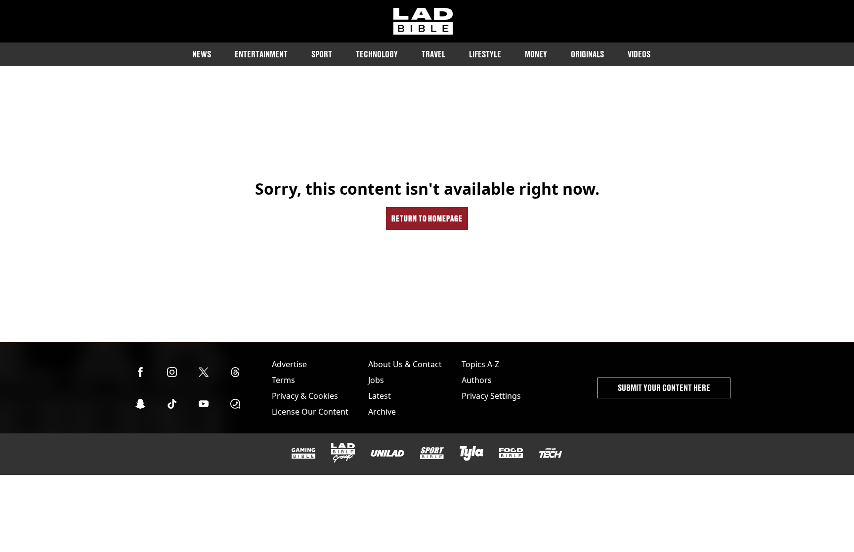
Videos (639, 54)
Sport (321, 54)
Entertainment (261, 54)
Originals (587, 54)
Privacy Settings (491, 395)
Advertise (289, 364)
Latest (379, 395)
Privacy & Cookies (305, 395)
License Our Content (310, 411)
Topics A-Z (480, 364)
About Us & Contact (405, 364)
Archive (382, 411)
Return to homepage (427, 218)
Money (536, 54)
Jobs (376, 380)
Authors (477, 380)
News (201, 54)
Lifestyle (485, 54)
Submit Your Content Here (664, 387)
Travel (433, 54)
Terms (283, 380)
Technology (377, 54)
